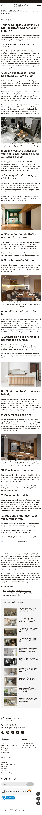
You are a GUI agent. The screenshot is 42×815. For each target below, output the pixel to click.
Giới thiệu (4, 762)
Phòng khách (5, 752)
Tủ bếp (3, 743)
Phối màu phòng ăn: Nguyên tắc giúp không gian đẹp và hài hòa (27, 620)
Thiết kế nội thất (27, 743)
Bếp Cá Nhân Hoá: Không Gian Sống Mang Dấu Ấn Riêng (28, 670)
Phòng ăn (4, 750)
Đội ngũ (4, 769)
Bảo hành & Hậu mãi (29, 748)
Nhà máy (4, 766)
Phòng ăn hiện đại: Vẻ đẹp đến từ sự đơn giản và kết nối (28, 640)
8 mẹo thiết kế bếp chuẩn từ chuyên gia (17, 591)
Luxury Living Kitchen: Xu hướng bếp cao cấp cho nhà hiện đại (27, 610)
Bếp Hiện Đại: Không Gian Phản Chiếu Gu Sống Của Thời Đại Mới (28, 700)
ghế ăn (24, 200)
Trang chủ (3, 10)
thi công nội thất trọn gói (23, 564)
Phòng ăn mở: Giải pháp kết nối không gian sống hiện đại (28, 630)
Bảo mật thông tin (7, 773)
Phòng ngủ (5, 748)
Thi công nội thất (28, 746)
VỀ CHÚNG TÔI (12, 10)
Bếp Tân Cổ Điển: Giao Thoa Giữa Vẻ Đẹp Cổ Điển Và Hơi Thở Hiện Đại (28, 690)
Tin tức (3, 771)
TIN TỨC (19, 10)
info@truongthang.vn (15, 728)
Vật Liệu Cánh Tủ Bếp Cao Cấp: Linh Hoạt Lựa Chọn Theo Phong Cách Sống (28, 650)
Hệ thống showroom (8, 764)
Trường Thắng (32, 554)
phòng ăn (26, 51)
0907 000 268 (11, 725)
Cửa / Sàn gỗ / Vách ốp (9, 746)
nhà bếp (18, 51)
